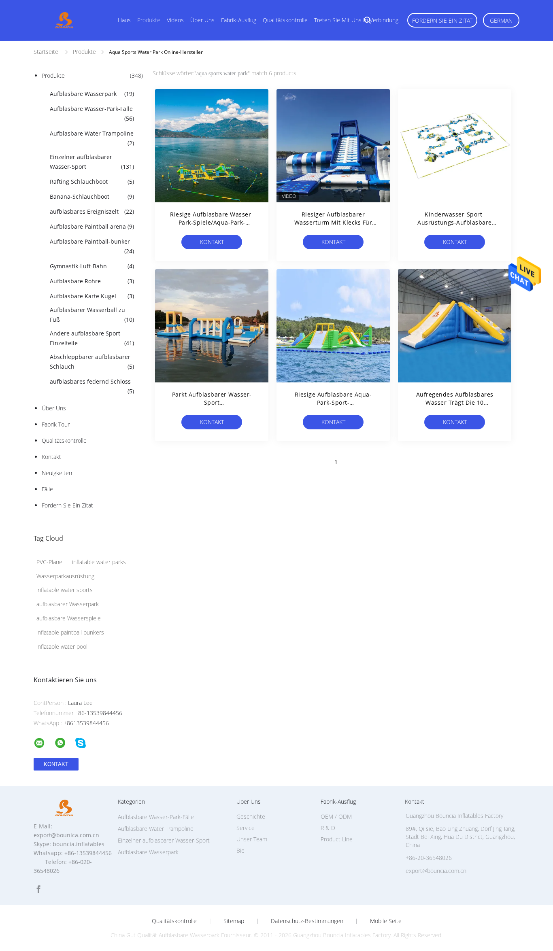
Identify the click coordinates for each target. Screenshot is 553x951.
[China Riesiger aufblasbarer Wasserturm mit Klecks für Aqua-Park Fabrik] (333, 145)
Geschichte (250, 816)
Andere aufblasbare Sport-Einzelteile (92, 338)
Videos (175, 20)
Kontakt (51, 457)
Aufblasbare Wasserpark (92, 94)
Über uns (202, 20)
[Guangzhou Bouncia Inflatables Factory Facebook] (38, 889)
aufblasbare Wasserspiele (68, 618)
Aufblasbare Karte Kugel (92, 296)
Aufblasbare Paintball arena (92, 226)
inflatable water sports (64, 590)
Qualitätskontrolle (285, 20)
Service (245, 828)
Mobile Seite (386, 921)
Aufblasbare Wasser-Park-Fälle (92, 113)
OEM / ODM (336, 816)
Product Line (337, 839)
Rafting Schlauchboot (92, 181)
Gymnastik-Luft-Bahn (92, 266)
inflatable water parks (99, 562)
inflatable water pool (61, 646)
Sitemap (233, 921)
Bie (240, 850)
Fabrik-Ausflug (238, 20)
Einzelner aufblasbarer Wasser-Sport (92, 161)
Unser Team (251, 839)
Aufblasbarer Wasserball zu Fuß (92, 314)
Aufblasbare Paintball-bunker (92, 246)
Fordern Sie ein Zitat (442, 20)
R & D (328, 828)
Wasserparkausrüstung (65, 576)
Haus (124, 20)
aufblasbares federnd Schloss (92, 386)
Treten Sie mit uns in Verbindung (356, 20)
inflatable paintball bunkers (70, 632)
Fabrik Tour (56, 424)
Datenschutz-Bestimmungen (307, 921)
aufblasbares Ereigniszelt (92, 211)
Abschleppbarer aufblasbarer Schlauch (92, 361)
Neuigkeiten (57, 473)
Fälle (47, 489)
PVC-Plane (49, 562)
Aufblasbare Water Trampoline (92, 138)
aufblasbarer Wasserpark (67, 604)
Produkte (148, 20)
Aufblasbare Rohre (92, 281)
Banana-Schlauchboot (92, 196)
